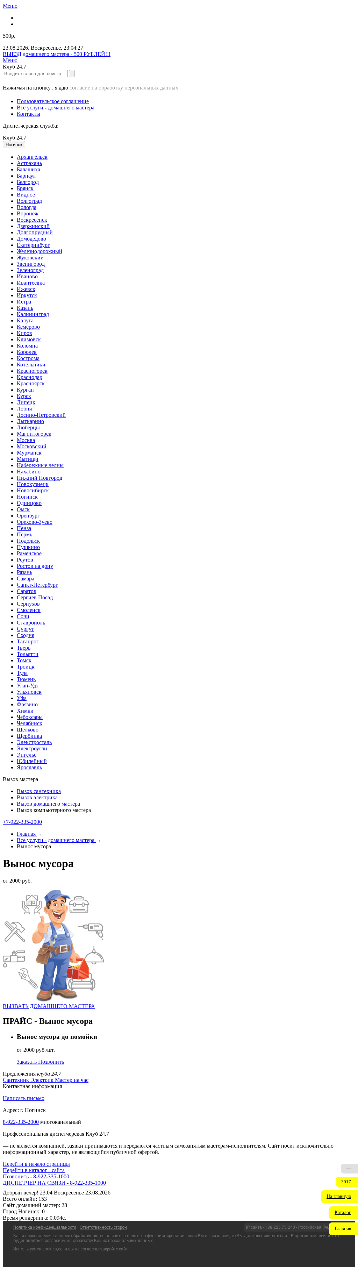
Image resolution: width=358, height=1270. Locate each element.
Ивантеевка (31, 283)
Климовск (29, 339)
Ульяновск (29, 692)
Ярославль (29, 767)
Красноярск (31, 383)
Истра (24, 302)
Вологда (26, 207)
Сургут (25, 629)
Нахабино (29, 472)
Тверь (23, 648)
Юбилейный (32, 761)
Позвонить (51, 1062)
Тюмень (26, 679)
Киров (24, 333)
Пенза (24, 528)
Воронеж (27, 213)
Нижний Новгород (39, 478)
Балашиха (28, 169)
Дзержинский (33, 226)
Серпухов (28, 604)
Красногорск (32, 371)
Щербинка (29, 736)
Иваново (27, 276)
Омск (23, 509)
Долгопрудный (35, 232)
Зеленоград (30, 270)
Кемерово (28, 327)
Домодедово (31, 239)
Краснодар (29, 377)
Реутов (25, 560)
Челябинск (29, 723)
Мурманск (29, 453)
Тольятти (27, 654)
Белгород (28, 182)
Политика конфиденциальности (44, 1227)
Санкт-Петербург (37, 585)
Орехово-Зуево (34, 522)
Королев (27, 352)
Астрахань (29, 163)
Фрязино (27, 704)
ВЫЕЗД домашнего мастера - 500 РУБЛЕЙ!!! (56, 54)
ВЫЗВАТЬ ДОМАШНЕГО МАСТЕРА (49, 1006)
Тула (22, 673)
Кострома (28, 358)
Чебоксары (30, 717)
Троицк (26, 667)
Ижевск (26, 289)
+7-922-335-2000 (22, 822)
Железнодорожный (39, 251)
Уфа (22, 698)
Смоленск (29, 610)
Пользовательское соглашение (53, 101)
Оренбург (28, 516)
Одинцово (29, 503)
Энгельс (26, 755)
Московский (31, 446)
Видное (26, 195)
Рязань (24, 572)
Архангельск (32, 157)
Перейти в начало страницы (36, 1164)
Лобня (24, 409)
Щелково (27, 730)
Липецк (26, 402)
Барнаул (26, 176)
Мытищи (27, 459)
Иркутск (27, 295)
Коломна (27, 346)
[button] (339, 1196)
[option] (186, 157)
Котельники (31, 365)
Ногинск (27, 497)
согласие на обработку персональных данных (124, 88)
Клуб (14, 138)
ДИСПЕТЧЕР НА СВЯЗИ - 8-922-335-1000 (54, 1183)
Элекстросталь (34, 742)
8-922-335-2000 (21, 1122)
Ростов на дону (35, 566)
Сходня (25, 635)
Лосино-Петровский (41, 415)
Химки (25, 711)
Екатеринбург (33, 245)
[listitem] (16, 1080)
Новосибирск (33, 490)
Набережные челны (40, 465)
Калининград (33, 314)
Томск (24, 660)
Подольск (28, 541)
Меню (10, 6)
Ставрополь (31, 623)
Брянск (25, 188)
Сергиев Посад (35, 597)
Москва (26, 440)
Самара (25, 579)
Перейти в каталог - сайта (34, 1170)
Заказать (27, 1062)
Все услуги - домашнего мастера (55, 107)
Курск (24, 396)
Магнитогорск (34, 434)
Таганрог (28, 641)
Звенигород (31, 264)
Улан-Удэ (27, 685)
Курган (25, 390)
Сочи (23, 616)
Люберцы (28, 427)
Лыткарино (30, 421)
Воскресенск (32, 220)
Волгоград (29, 201)
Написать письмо (23, 1098)
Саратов (26, 591)
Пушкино (28, 547)
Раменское (29, 553)
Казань (25, 308)
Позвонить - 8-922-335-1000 (36, 1176)
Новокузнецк (33, 484)
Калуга (25, 320)
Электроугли (32, 748)
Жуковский (30, 258)
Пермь (24, 534)
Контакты (28, 114)
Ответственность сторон (103, 1227)
